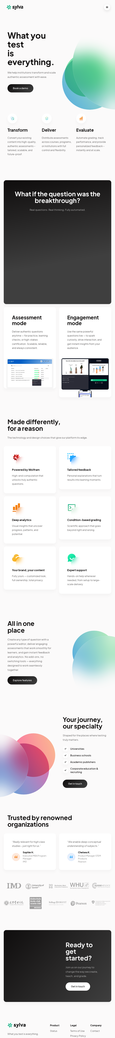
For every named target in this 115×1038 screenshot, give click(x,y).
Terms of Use (77, 1030)
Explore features (22, 680)
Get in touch (75, 783)
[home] (14, 7)
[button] (107, 7)
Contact (95, 1030)
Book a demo (20, 88)
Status (53, 1030)
